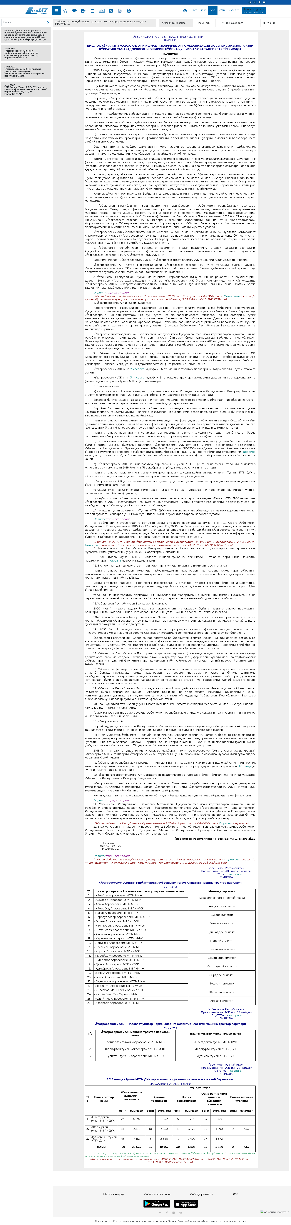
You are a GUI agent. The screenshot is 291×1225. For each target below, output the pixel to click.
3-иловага (136, 377)
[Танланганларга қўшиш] (65, 10)
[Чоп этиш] (129, 10)
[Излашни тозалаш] (48, 22)
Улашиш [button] (271, 22)
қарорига (235, 874)
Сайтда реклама (201, 1194)
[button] (26, 35)
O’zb (222, 10)
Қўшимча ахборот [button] (232, 22)
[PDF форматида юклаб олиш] (119, 10)
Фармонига (232, 296)
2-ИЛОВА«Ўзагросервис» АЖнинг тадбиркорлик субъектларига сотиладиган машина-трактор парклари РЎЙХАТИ (21, 53)
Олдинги (100, 292)
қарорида (248, 452)
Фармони (92, 545)
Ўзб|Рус (234, 10)
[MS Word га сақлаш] (110, 10)
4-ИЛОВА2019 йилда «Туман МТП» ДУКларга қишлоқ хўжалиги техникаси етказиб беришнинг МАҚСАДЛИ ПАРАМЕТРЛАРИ (25, 89)
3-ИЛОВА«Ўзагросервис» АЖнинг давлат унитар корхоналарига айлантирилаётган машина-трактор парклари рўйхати (24, 71)
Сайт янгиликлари (157, 1194)
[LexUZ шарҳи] (83, 10)
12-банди (246, 766)
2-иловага (138, 369)
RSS (235, 1194)
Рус (194, 10)
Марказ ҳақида (114, 1194)
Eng (204, 10)
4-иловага (114, 560)
